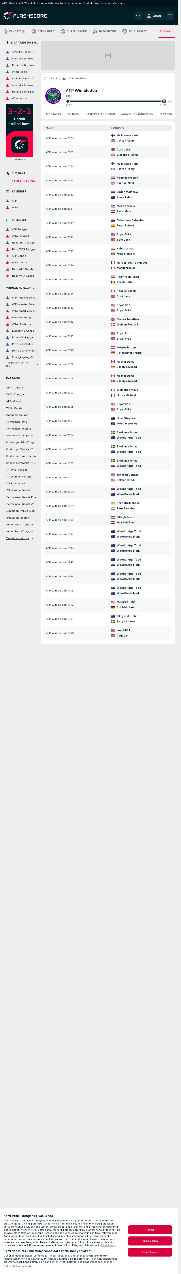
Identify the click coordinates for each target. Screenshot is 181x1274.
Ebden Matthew (127, 192)
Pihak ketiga (108, 1245)
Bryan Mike (124, 234)
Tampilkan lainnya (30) (17, 364)
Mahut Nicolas (126, 268)
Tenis (53, 78)
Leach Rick (124, 630)
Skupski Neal (125, 183)
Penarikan (167, 114)
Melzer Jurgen (126, 347)
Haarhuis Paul (125, 522)
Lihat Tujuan (150, 1252)
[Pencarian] (138, 15)
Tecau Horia (124, 282)
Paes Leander (126, 508)
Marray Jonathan (128, 319)
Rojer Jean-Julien (128, 277)
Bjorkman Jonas (127, 432)
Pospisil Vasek (126, 291)
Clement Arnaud (127, 390)
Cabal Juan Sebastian (131, 220)
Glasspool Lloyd (127, 155)
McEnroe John (126, 602)
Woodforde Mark (128, 494)
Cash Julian (124, 149)
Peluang (73, 114)
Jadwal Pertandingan (137, 114)
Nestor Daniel (126, 361)
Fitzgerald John (127, 616)
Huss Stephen (126, 418)
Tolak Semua (150, 1240)
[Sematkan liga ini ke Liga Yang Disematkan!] (102, 90)
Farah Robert (125, 225)
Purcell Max (124, 197)
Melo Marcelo (126, 254)
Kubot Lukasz (126, 248)
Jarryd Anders (126, 621)
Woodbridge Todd (129, 437)
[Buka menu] (169, 15)
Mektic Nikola (126, 206)
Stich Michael (125, 607)
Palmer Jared (125, 480)
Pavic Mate (124, 211)
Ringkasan (53, 114)
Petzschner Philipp (129, 353)
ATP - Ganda (77, 78)
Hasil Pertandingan (100, 114)
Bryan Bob (123, 305)
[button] (170, 101)
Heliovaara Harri (127, 135)
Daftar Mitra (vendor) (17, 1266)
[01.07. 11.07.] (119, 101)
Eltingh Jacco (125, 517)
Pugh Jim (122, 635)
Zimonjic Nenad (127, 367)
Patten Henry (126, 141)
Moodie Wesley (127, 423)
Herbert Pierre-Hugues (132, 262)
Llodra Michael (126, 395)
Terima (150, 1229)
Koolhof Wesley (127, 178)
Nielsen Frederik (128, 324)
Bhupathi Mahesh (128, 503)
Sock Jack (123, 239)
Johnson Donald (127, 475)
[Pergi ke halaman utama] (34, 15)
